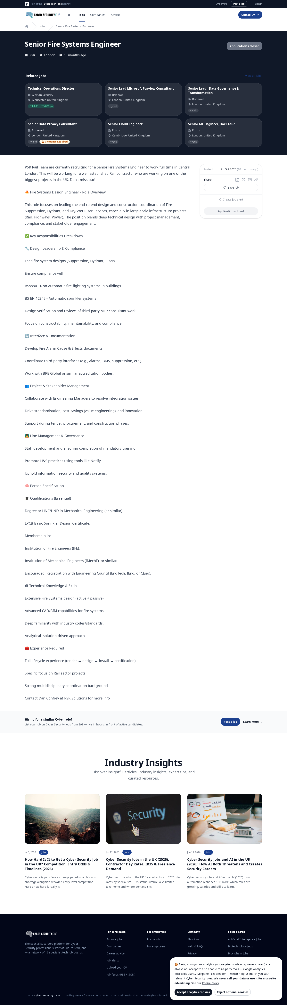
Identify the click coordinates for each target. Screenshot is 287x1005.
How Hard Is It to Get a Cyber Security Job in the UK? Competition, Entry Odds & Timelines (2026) (61, 864)
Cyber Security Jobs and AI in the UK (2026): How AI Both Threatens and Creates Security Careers (224, 864)
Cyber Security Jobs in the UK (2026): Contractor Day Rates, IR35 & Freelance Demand (140, 864)
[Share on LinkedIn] (237, 180)
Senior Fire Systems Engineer (75, 26)
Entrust (117, 130)
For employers (156, 946)
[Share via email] (250, 180)
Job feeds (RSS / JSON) (121, 974)
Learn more (252, 721)
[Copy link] (256, 180)
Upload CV (248, 15)
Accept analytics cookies (193, 992)
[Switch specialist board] (69, 15)
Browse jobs (114, 939)
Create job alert (232, 199)
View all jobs (253, 76)
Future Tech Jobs (52, 3)
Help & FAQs (195, 946)
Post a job (239, 3)
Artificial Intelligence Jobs (244, 939)
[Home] (27, 26)
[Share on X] (244, 180)
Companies (97, 15)
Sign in (258, 3)
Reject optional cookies (232, 992)
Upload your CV (117, 967)
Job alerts (113, 960)
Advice (115, 15)
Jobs (82, 15)
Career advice (116, 953)
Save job (233, 187)
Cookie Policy (210, 983)
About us (193, 939)
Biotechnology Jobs (240, 946)
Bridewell (118, 95)
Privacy (192, 953)
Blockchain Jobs (238, 953)
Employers (221, 3)
